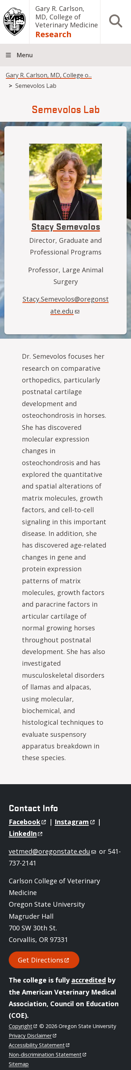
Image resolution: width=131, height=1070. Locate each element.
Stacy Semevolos (65, 226)
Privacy (30, 1035)
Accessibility (37, 1045)
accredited (88, 980)
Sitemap (19, 1064)
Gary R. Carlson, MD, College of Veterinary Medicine (66, 16)
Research (53, 34)
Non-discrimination (45, 1054)
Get (40, 960)
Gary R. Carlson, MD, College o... (49, 75)
